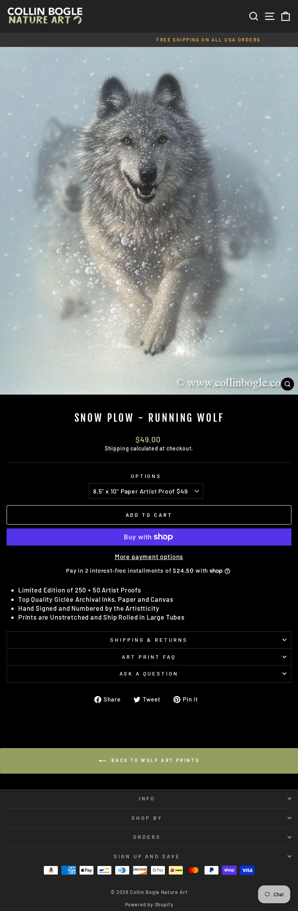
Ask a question (149, 673)
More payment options (149, 556)
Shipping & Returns (149, 640)
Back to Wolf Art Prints (154, 760)
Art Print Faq (149, 657)
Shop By (147, 818)
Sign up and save (147, 856)
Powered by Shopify (149, 904)
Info (147, 798)
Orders (147, 837)
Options (146, 476)
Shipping (117, 448)
